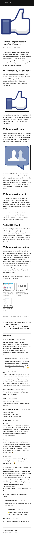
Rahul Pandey (7, 420)
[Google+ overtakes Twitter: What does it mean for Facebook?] (9, 301)
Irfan (4, 372)
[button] (17, 100)
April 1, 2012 (16, 420)
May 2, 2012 (15, 518)
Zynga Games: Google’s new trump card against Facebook (22, 292)
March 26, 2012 (26, 409)
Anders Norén (13, 532)
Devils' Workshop (8, 3)
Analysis (17, 47)
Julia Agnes (6, 518)
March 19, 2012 (7, 47)
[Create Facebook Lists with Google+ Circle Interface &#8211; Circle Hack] (9, 286)
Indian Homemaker (8, 389)
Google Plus (15, 316)
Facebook (6, 316)
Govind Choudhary (8, 339)
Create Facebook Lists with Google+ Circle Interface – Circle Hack (8, 292)
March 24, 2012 (12, 398)
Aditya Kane (8, 358)
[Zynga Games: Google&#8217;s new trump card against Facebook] (22, 286)
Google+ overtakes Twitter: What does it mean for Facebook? (8, 307)
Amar (4, 398)
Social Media (25, 316)
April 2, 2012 (23, 500)
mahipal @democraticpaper (11, 409)
